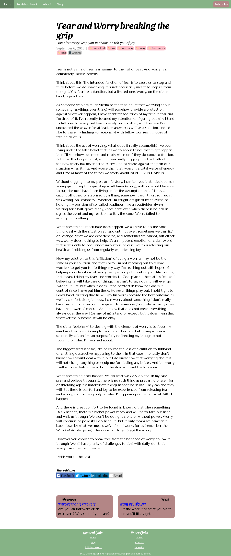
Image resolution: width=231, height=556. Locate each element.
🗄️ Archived (75, 52)
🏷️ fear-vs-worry (156, 48)
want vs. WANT (133, 503)
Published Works (93, 547)
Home (93, 537)
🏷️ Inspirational (97, 48)
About (139, 537)
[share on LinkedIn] (100, 475)
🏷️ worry (140, 48)
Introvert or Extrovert (76, 503)
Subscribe (221, 4)
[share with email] (116, 475)
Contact (139, 542)
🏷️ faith (62, 52)
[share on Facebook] (65, 475)
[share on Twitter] (83, 475)
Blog (93, 542)
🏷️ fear (111, 48)
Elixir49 (147, 553)
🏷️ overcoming (125, 48)
